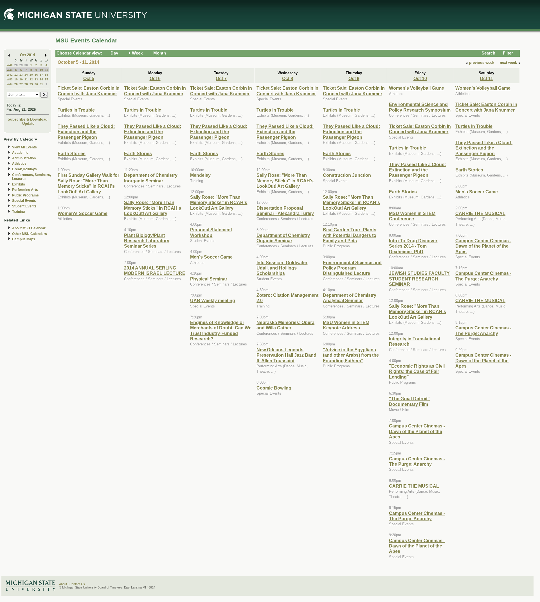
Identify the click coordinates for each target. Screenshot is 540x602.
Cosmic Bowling (273, 387)
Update (28, 123)
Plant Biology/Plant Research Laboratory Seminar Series (146, 241)
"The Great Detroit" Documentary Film (409, 401)
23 (36, 79)
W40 (10, 65)
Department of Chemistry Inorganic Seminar (150, 178)
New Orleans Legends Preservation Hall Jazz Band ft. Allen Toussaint (286, 355)
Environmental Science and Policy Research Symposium (420, 107)
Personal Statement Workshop (211, 232)
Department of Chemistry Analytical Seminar (349, 298)
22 (31, 79)
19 (16, 79)
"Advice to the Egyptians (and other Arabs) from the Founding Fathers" (351, 355)
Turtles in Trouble (76, 109)
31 (41, 84)
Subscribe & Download (28, 119)
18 (46, 74)
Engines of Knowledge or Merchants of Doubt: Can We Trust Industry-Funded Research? (220, 330)
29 (21, 65)
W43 (10, 79)
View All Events (24, 147)
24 (41, 79)
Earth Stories (72, 153)
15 (31, 74)
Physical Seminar (208, 278)
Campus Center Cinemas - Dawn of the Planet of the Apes (417, 431)
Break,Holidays (24, 169)
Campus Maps (23, 239)
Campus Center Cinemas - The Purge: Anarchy (417, 461)
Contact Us (77, 584)
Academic (20, 153)
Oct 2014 (27, 55)
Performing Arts (25, 190)
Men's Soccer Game (211, 256)
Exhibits (18, 184)
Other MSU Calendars (29, 234)
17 (41, 74)
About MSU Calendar (29, 228)
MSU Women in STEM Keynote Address (346, 325)
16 (36, 74)
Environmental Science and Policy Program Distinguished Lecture (352, 268)
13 (21, 74)
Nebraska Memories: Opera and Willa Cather (285, 325)
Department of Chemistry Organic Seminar (283, 238)
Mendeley (200, 175)
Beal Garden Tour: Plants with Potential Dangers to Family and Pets (349, 235)
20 (21, 79)
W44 (10, 84)
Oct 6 (155, 78)
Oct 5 (88, 78)
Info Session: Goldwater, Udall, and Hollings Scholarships (282, 268)
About (63, 584)
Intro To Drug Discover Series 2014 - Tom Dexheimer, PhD (413, 246)
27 (21, 84)
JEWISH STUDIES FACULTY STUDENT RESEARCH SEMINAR (419, 279)
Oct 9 (353, 78)
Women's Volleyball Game (416, 87)
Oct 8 (287, 78)
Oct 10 (420, 78)
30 (26, 65)
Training (18, 212)
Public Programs (25, 195)
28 (16, 65)
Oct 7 (221, 78)
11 (46, 69)
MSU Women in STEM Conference (412, 216)
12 (16, 74)
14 (26, 74)
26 (16, 84)
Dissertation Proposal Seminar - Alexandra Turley (285, 210)
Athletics (19, 164)
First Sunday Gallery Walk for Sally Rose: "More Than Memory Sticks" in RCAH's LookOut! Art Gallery (88, 183)
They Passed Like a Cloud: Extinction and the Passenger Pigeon (86, 132)
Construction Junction (347, 175)
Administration (24, 158)
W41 (10, 69)
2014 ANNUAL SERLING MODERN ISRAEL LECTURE (154, 270)
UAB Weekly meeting (212, 300)
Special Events (24, 201)
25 (46, 79)
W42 (10, 74)
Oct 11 (486, 78)
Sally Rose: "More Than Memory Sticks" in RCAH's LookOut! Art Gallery (152, 208)
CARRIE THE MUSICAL (414, 485)
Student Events (24, 206)
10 (41, 69)
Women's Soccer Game (82, 213)
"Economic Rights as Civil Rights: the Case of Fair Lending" (417, 371)
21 (26, 79)
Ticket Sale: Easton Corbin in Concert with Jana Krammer (89, 90)
